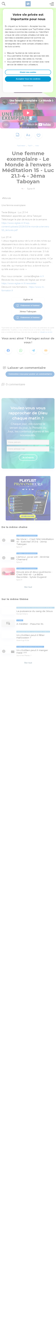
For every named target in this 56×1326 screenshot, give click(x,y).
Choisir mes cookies (28, 72)
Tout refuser (28, 86)
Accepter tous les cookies (28, 79)
